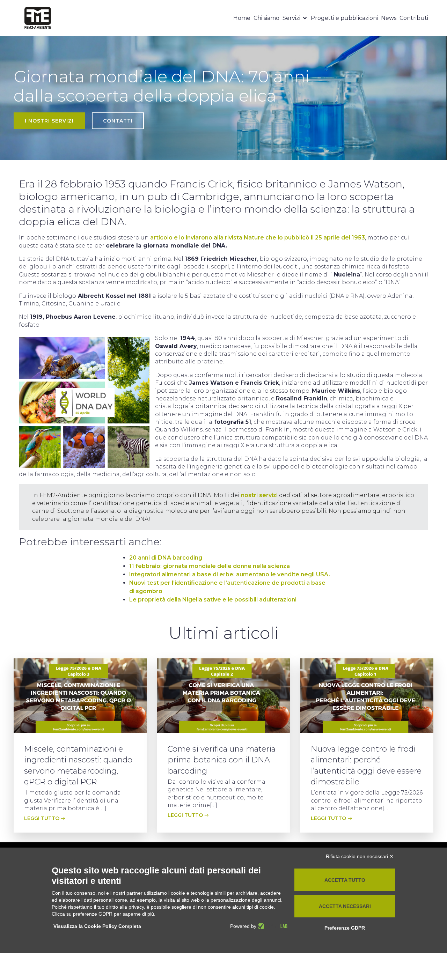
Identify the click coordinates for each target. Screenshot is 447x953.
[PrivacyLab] (271, 926)
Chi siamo (266, 18)
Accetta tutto (344, 880)
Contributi (414, 18)
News (388, 18)
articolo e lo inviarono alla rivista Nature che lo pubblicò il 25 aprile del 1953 (257, 237)
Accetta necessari (345, 906)
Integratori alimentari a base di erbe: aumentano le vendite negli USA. (229, 574)
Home (241, 18)
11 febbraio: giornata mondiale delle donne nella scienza (209, 566)
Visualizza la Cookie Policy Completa (97, 926)
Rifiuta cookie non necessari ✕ (360, 856)
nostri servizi (259, 495)
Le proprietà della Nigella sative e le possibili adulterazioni (212, 599)
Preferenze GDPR (344, 928)
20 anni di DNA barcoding (165, 557)
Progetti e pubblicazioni (344, 18)
